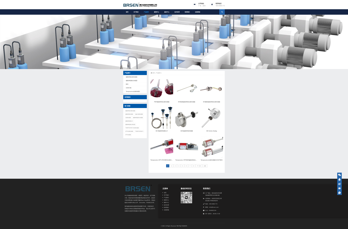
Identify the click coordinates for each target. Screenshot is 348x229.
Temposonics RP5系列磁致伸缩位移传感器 (188, 160)
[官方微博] (339, 184)
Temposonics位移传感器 (133, 91)
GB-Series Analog (211, 131)
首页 (127, 12)
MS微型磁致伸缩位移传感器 (211, 102)
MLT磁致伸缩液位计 (162, 131)
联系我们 (187, 12)
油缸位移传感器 (139, 114)
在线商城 (197, 12)
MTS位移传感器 (129, 131)
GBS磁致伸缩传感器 (186, 131)
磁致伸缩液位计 (129, 121)
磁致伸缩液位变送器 (130, 124)
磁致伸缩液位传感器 (131, 80)
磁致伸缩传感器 (129, 114)
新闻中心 (156, 12)
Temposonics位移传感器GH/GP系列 (211, 160)
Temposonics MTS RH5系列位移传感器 (162, 160)
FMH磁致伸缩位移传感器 (161, 102)
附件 (127, 84)
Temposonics (139, 131)
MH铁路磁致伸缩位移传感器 (186, 102)
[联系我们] (339, 179)
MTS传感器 (128, 134)
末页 (205, 166)
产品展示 (146, 12)
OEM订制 (128, 88)
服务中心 (166, 12)
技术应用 (177, 12)
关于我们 (136, 12)
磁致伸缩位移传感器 (131, 77)
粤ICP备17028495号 (182, 226)
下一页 (199, 166)
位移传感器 (128, 117)
